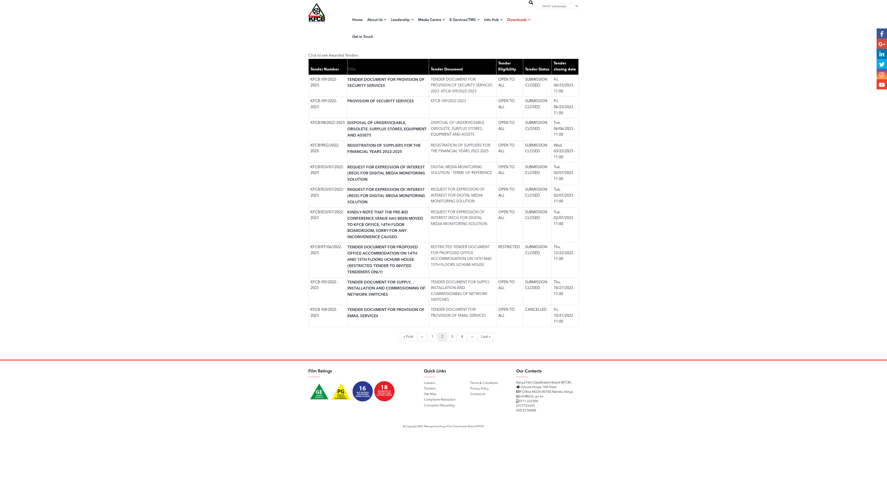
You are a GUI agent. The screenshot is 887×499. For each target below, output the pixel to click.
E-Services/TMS (463, 20)
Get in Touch (362, 37)
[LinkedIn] (882, 54)
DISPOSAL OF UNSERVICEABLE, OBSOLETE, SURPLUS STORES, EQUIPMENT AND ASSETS (387, 129)
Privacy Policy (479, 388)
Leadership (401, 20)
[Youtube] (882, 84)
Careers (429, 383)
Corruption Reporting (439, 405)
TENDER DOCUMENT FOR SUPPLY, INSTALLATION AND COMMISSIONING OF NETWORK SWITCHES (386, 288)
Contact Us (478, 394)
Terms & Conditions (484, 383)
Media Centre (430, 20)
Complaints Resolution (440, 399)
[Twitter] (882, 64)
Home (357, 20)
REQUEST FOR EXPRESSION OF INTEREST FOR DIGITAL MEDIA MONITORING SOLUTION (458, 195)
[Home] (316, 17)
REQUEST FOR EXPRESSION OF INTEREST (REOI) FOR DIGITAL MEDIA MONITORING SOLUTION (386, 173)
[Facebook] (882, 33)
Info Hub (492, 20)
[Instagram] (882, 74)
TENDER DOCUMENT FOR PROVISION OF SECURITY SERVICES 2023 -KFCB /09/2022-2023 (461, 85)
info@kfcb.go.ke (531, 396)
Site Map (430, 394)
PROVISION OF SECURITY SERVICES (380, 101)
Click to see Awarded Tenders (333, 56)
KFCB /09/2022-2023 (448, 101)
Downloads (517, 20)
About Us (375, 20)
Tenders (430, 388)
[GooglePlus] (882, 44)
